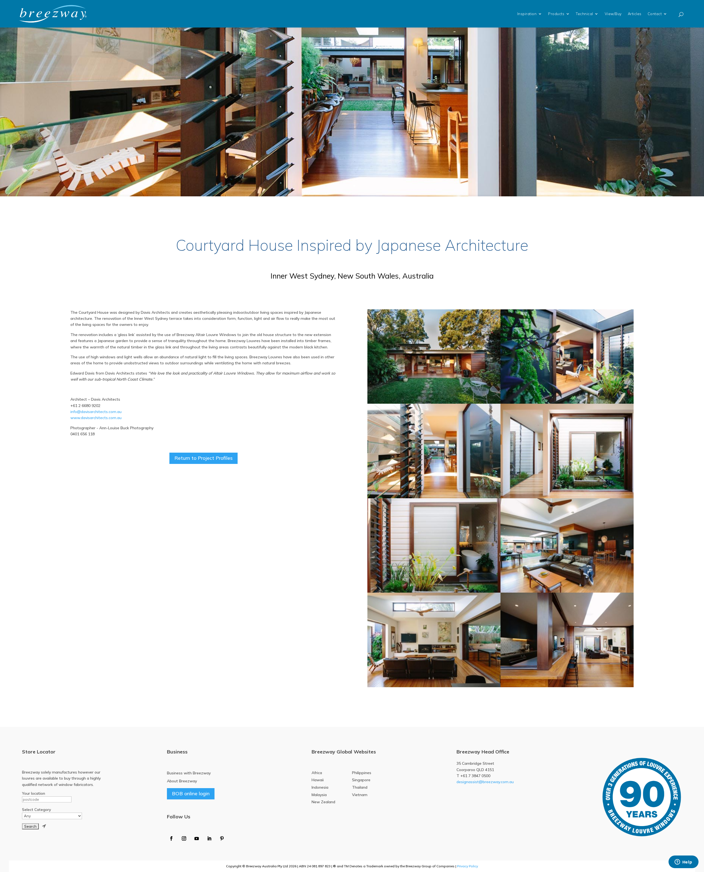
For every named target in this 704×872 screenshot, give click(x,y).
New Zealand (323, 801)
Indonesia (320, 787)
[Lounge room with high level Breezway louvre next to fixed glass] (434, 640)
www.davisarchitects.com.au (96, 417)
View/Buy (613, 14)
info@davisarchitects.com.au (96, 411)
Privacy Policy (467, 866)
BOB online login (191, 793)
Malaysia (319, 794)
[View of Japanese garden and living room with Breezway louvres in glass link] (567, 356)
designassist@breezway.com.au (485, 781)
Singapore (361, 779)
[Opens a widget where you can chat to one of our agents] (683, 862)
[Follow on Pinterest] (222, 838)
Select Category (36, 809)
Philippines (361, 772)
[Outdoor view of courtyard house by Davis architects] (434, 356)
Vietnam (359, 794)
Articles (635, 14)
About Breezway (182, 781)
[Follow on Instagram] (184, 838)
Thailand (359, 787)
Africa (317, 772)
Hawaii (318, 779)
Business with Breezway (189, 773)
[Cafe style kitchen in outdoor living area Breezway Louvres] (567, 640)
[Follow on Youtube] (196, 838)
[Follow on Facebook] (171, 838)
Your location (33, 793)
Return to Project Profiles (203, 458)
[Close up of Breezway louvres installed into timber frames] (434, 451)
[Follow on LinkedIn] (209, 838)
